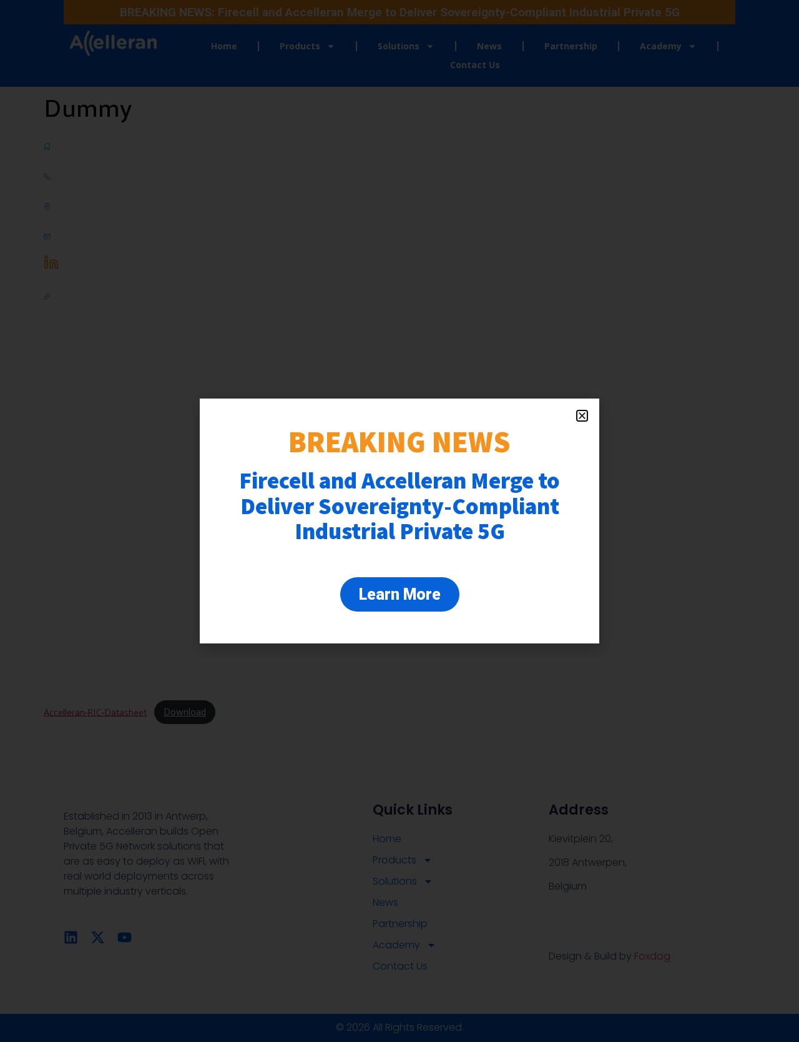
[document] (399, 521)
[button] (582, 415)
